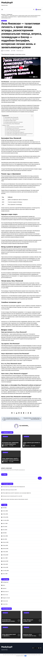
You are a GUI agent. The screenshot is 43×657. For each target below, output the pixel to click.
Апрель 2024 (5, 535)
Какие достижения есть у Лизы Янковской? (15, 126)
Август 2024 (5, 523)
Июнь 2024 (5, 529)
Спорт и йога (5, 604)
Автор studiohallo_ (6, 50)
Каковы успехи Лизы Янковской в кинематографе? (16, 134)
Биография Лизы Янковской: (11, 117)
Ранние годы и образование (12, 119)
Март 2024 (5, 539)
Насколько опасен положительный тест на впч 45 (12, 496)
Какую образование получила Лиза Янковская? (16, 129)
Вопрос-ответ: (6, 125)
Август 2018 (5, 573)
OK (25, 655)
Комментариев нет (20, 50)
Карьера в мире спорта (10, 120)
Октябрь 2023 (5, 554)
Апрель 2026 (5, 510)
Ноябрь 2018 (5, 564)
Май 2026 (5, 507)
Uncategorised (4, 20)
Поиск (5, 474)
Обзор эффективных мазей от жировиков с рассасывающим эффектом (10, 460)
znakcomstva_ (27, 445)
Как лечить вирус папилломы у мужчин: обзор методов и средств (15, 499)
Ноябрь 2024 (5, 513)
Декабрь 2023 (5, 548)
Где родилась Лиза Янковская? (13, 128)
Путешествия (5, 600)
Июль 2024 (5, 526)
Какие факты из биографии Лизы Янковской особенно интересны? (20, 133)
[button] (31, 115)
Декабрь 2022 (5, 561)
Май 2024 (5, 532)
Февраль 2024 (5, 542)
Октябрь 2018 (5, 567)
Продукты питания (6, 597)
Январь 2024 (5, 545)
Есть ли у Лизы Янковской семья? (13, 130)
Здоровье (4, 588)
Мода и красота (6, 591)
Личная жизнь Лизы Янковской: (12, 123)
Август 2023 (5, 557)
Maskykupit (7, 2)
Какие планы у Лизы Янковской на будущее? (15, 132)
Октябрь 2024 (5, 517)
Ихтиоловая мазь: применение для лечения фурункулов (10, 443)
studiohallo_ (25, 425)
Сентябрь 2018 (6, 570)
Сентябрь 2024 (6, 520)
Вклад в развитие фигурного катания (14, 122)
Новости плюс (5, 594)
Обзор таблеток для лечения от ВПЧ (10, 489)
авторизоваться (22, 469)
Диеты (4, 585)
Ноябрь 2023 (5, 551)
